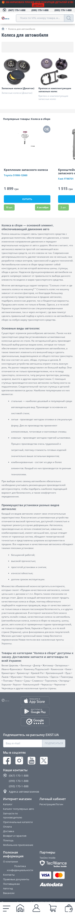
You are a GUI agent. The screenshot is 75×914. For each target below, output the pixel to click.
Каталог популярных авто (18, 809)
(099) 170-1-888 (18, 781)
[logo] (9, 18)
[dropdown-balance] (69, 908)
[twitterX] (44, 760)
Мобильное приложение (18, 845)
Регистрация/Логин (51, 804)
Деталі (38, 5)
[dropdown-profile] (36, 908)
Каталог (7, 804)
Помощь (8, 840)
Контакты (9, 874)
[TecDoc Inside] (53, 863)
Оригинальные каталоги (18, 822)
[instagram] (19, 760)
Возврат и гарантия (14, 835)
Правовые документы (16, 879)
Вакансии (8, 893)
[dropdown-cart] (53, 908)
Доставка (8, 831)
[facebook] (7, 760)
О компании (10, 861)
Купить (27, 199)
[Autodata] (53, 885)
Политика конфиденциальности (20, 868)
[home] (3, 28)
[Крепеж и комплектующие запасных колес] (55, 71)
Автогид (8, 888)
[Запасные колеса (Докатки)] (19, 71)
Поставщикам (11, 884)
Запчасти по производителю (12, 815)
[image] (27, 144)
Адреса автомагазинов (24, 791)
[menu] (6, 908)
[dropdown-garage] (20, 908)
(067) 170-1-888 (18, 775)
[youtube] (31, 760)
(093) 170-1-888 (18, 786)
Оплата (7, 826)
